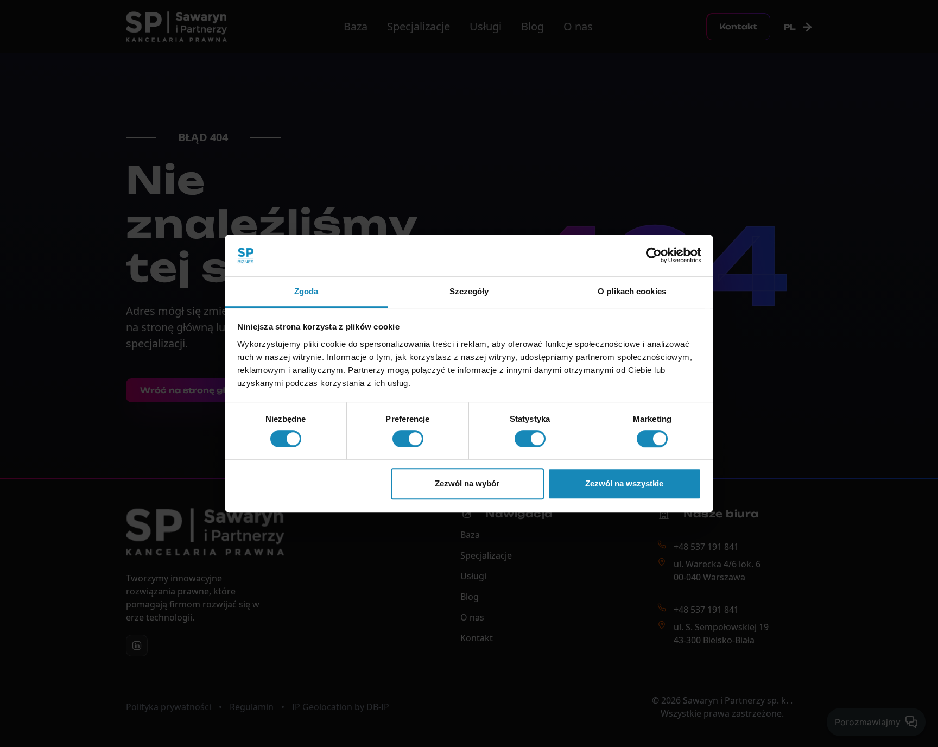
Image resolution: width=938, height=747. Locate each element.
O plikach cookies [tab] (632, 291)
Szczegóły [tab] (469, 291)
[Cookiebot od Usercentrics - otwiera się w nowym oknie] (653, 256)
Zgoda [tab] (306, 291)
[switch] (407, 438)
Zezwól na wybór (467, 483)
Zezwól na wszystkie (624, 483)
